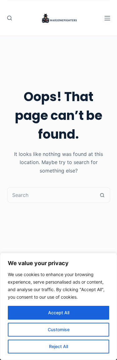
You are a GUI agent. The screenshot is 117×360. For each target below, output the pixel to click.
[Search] (9, 18)
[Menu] (107, 18)
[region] (58, 306)
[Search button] (102, 195)
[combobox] (51, 195)
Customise (59, 329)
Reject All (58, 346)
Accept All (58, 312)
